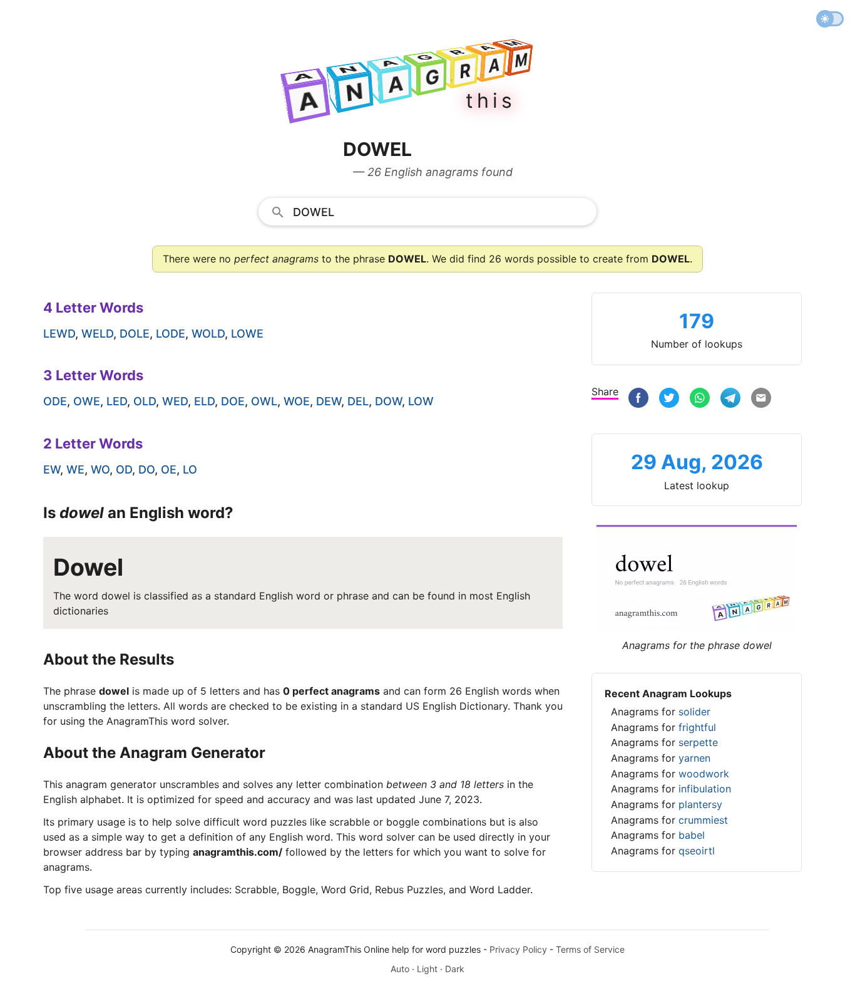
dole (135, 333)
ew (51, 469)
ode (55, 401)
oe (169, 469)
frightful (697, 727)
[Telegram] (730, 399)
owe (86, 401)
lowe (247, 333)
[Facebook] (638, 399)
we (75, 469)
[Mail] (761, 399)
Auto (400, 968)
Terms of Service (590, 949)
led (116, 401)
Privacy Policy (518, 949)
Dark (454, 968)
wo (100, 469)
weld (97, 333)
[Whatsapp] (699, 399)
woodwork (703, 773)
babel (691, 835)
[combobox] (427, 211)
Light (427, 968)
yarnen (694, 758)
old (144, 401)
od (124, 469)
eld (204, 401)
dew (328, 401)
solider (694, 711)
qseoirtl (696, 850)
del (358, 401)
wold (208, 333)
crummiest (703, 820)
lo (190, 469)
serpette (698, 742)
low (421, 401)
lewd (59, 333)
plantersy (700, 804)
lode (170, 333)
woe (297, 401)
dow (388, 401)
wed (175, 401)
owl (264, 401)
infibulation (704, 788)
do (146, 469)
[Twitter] (669, 399)
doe (233, 401)
